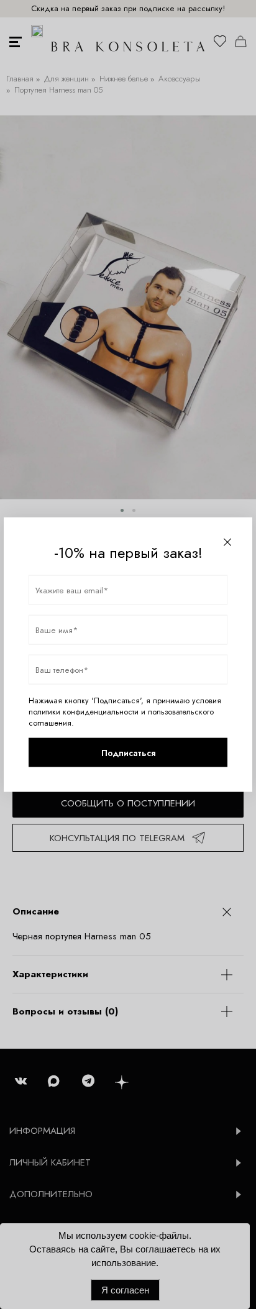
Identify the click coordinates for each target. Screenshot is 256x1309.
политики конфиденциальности (84, 712)
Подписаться (128, 752)
